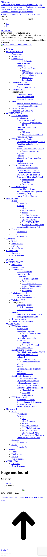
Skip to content (7, 2)
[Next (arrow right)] (5, 555)
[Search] (26, 19)
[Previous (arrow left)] (2, 555)
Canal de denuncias (9, 497)
